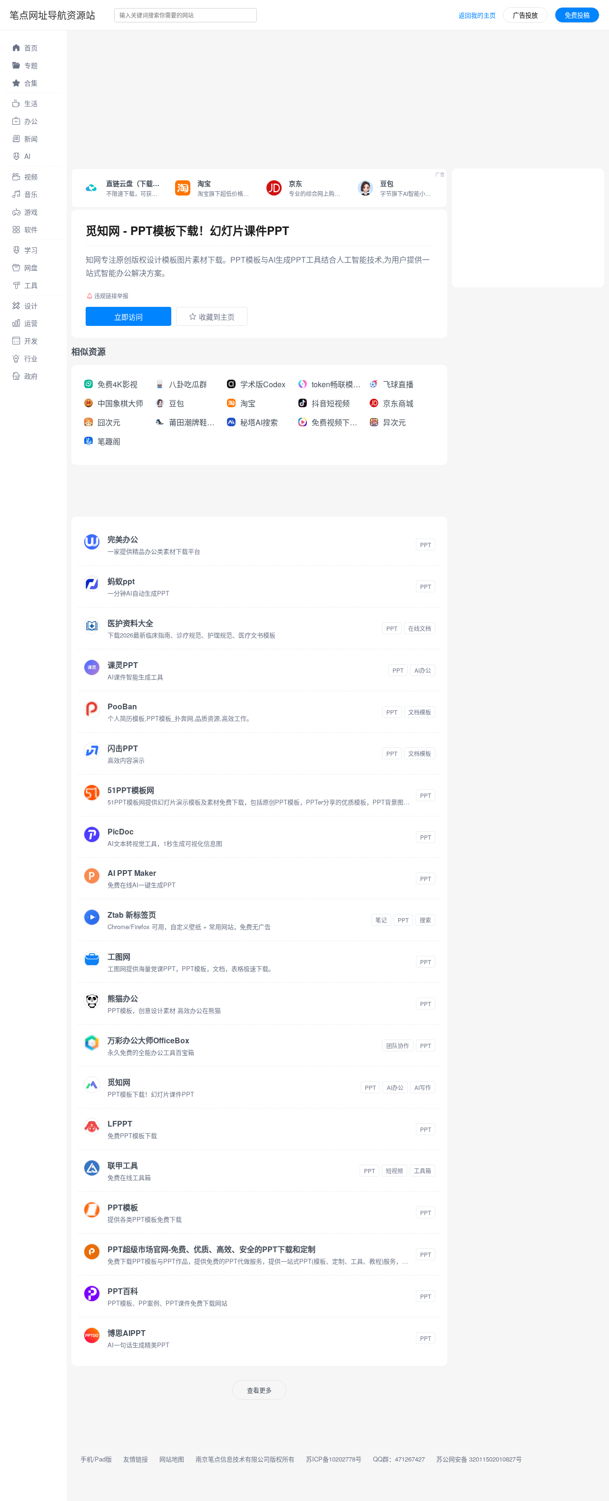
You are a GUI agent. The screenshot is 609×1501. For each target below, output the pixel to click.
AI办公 (422, 670)
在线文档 (419, 628)
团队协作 (397, 1045)
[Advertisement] (338, 97)
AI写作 (422, 1087)
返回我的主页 (477, 15)
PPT (425, 544)
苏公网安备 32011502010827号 (479, 1458)
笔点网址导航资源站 (52, 15)
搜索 (425, 920)
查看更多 (259, 1389)
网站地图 (171, 1458)
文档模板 (419, 712)
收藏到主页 (217, 317)
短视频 (394, 1171)
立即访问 (128, 317)
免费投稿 (577, 15)
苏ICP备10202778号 (334, 1458)
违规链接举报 (111, 296)
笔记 (381, 920)
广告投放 (525, 15)
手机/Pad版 (96, 1458)
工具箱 (422, 1171)
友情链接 (135, 1458)
